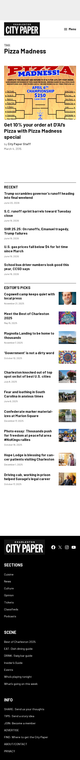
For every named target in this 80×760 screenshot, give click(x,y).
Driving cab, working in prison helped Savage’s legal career (27, 477)
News (7, 581)
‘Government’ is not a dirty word (29, 353)
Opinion (9, 595)
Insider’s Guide (13, 662)
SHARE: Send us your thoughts (24, 709)
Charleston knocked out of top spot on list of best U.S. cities (28, 374)
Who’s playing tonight (18, 676)
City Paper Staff (19, 144)
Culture (9, 588)
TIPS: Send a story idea (19, 716)
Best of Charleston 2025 (20, 641)
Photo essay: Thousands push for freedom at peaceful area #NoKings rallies (28, 435)
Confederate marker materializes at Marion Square (28, 413)
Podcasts (10, 616)
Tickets (9, 602)
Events (8, 669)
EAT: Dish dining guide (18, 648)
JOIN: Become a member (20, 723)
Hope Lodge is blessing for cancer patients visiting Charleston (29, 457)
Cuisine (9, 574)
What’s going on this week (21, 683)
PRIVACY (9, 751)
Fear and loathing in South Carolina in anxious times (24, 394)
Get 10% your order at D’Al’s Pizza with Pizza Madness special (34, 130)
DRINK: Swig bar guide (18, 655)
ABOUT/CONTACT (15, 744)
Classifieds (11, 609)
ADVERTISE (11, 730)
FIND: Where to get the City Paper (26, 737)
